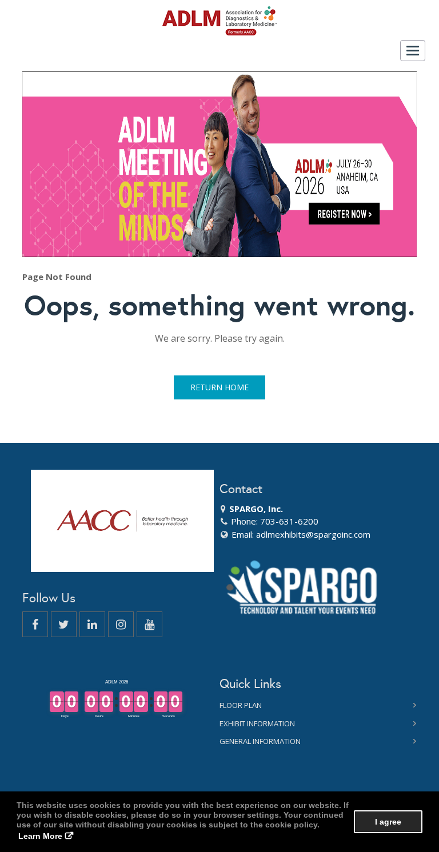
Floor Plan (241, 705)
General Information (260, 741)
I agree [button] (388, 821)
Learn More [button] (40, 836)
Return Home (219, 387)
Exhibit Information (257, 723)
